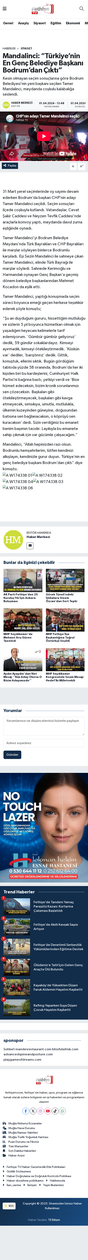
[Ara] (81, 9)
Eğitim (56, 23)
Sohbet (9, 1049)
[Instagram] (40, 1111)
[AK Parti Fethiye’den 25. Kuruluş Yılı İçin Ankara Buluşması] (22, 580)
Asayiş (23, 23)
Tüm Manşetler (18, 1146)
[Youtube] (47, 1111)
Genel (8, 23)
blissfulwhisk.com (65, 1049)
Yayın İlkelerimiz (53, 1185)
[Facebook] (25, 1111)
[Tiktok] (55, 1111)
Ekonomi (73, 23)
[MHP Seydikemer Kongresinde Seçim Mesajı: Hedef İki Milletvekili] (65, 659)
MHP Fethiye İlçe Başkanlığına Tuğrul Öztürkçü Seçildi (60, 638)
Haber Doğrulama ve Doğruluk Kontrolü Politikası (39, 1176)
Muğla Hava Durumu (21, 1128)
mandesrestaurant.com (33, 1049)
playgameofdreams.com (22, 1059)
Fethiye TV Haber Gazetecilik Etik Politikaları (36, 1166)
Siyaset (39, 23)
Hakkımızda (57, 1180)
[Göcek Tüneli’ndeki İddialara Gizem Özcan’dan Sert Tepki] (65, 580)
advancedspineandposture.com (28, 1054)
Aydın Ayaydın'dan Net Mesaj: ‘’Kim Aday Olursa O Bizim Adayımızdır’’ (22, 677)
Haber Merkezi (38, 537)
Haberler (9, 48)
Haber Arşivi (16, 1155)
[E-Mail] (30, 545)
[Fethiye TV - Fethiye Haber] (42, 9)
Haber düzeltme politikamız (25, 1180)
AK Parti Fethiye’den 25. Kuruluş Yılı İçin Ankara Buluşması (20, 598)
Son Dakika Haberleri (22, 1150)
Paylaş (12, 165)
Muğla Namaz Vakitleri (23, 1132)
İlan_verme (14, 1185)
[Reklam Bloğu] (44, 827)
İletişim (32, 1185)
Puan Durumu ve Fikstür (23, 1141)
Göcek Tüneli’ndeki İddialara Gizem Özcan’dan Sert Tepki (61, 598)
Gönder (12, 755)
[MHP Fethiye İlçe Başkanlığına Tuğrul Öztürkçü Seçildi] (65, 620)
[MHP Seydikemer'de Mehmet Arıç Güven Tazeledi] (22, 620)
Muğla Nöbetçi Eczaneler (25, 1123)
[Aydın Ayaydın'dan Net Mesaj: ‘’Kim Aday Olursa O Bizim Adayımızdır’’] (22, 659)
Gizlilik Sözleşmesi (19, 1171)
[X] (33, 1111)
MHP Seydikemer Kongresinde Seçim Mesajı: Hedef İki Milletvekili (65, 677)
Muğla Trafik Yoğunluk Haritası (28, 1137)
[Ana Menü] (5, 9)
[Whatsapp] (62, 1111)
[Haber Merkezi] (13, 539)
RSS (11, 1206)
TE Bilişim (54, 1219)
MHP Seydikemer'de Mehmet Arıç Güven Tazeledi (18, 638)
